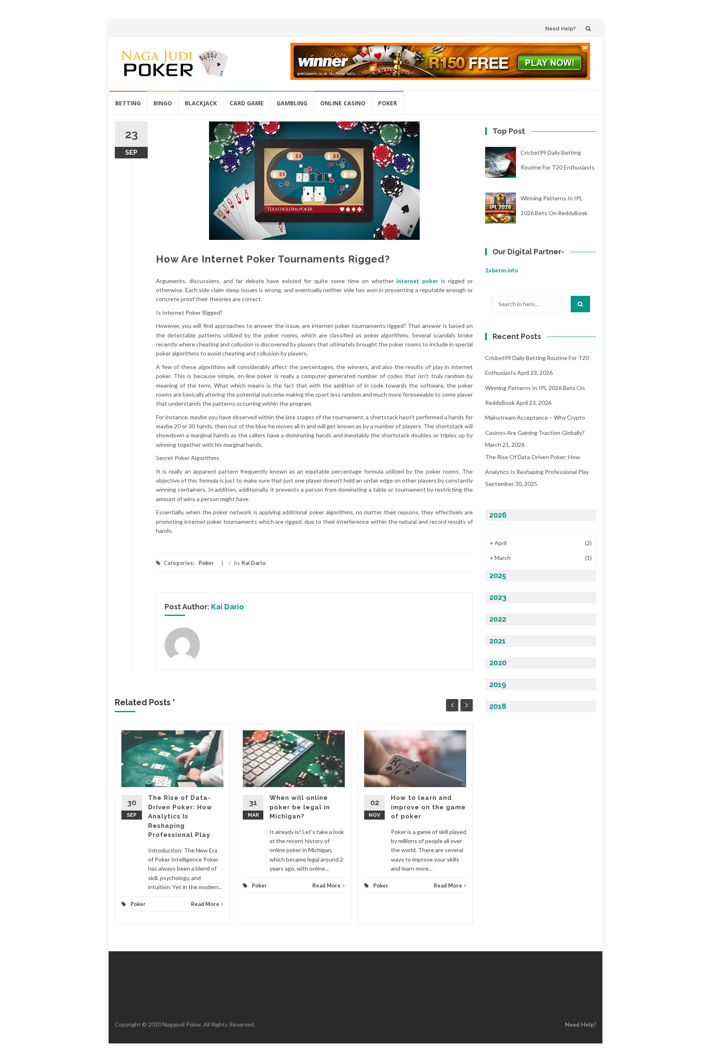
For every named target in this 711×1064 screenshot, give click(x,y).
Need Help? (560, 28)
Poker (387, 103)
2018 (497, 706)
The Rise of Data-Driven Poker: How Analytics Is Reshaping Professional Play (180, 816)
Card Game (247, 103)
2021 (497, 641)
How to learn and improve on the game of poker (428, 807)
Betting (128, 103)
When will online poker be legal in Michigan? (300, 807)
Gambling (291, 103)
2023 (498, 597)
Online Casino (342, 103)
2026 (498, 515)
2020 (498, 662)
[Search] (580, 304)
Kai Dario (253, 563)
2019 (497, 684)
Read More (205, 904)
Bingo (162, 103)
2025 (497, 575)
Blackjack (201, 103)
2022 (497, 619)
